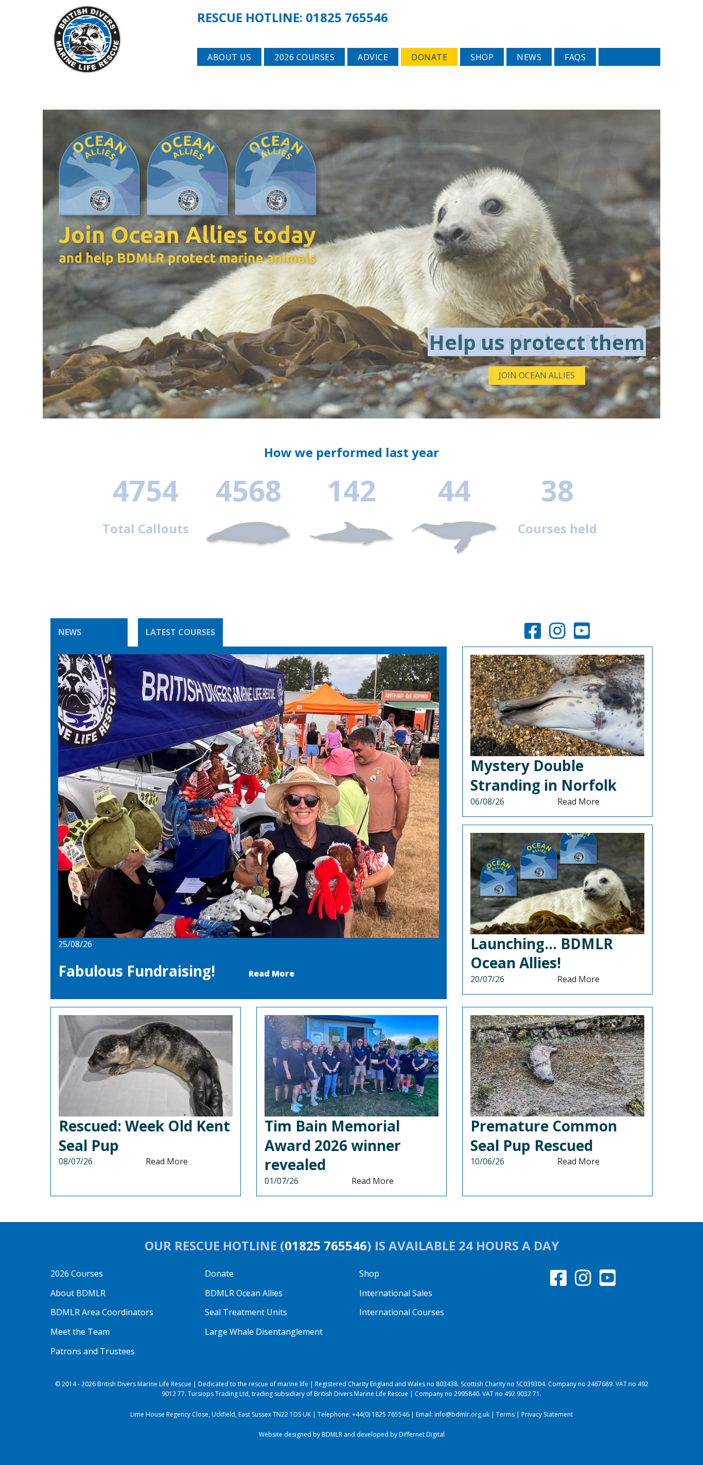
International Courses (401, 1312)
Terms (505, 1414)
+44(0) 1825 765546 (380, 1414)
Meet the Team (80, 1331)
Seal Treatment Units (246, 1312)
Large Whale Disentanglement (264, 1331)
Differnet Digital (422, 1434)
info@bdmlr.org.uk (461, 1414)
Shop (482, 57)
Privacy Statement (547, 1414)
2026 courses (304, 57)
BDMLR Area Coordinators (101, 1312)
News (529, 57)
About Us (229, 57)
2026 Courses (76, 1273)
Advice (373, 57)
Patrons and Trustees (92, 1351)
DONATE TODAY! (537, 375)
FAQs (575, 57)
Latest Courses (180, 632)
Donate (429, 57)
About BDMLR (78, 1293)
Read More (271, 973)
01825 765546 (347, 17)
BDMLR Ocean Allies (244, 1293)
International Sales (395, 1293)
